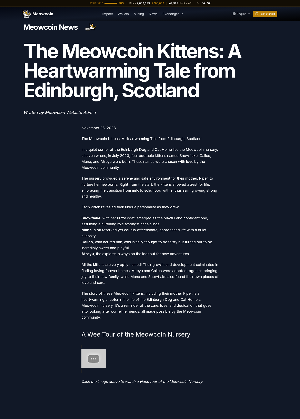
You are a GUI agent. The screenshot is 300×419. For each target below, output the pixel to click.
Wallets (123, 14)
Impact (107, 14)
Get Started (268, 13)
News (153, 14)
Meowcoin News (50, 27)
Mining (139, 14)
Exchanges (170, 14)
